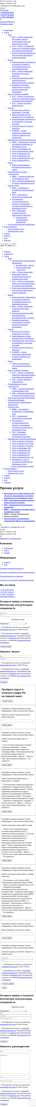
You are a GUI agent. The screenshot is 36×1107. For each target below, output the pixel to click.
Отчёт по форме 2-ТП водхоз (23, 446)
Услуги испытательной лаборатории (21, 224)
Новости (7, 236)
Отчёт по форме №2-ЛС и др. (23, 158)
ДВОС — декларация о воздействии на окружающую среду (23, 190)
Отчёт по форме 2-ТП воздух (22, 441)
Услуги (6, 32)
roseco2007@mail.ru (7, 596)
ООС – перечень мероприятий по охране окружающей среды (23, 182)
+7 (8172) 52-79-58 (7, 590)
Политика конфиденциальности (12, 568)
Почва (10, 163)
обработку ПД (14, 638)
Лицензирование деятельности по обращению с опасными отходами (23, 121)
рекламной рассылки (8, 629)
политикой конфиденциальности (14, 634)
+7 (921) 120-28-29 (7, 594)
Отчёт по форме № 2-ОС (21, 153)
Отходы (11, 108)
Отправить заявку (6, 24)
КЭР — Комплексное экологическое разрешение (22, 196)
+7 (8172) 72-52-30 (7, 592)
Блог (6, 238)
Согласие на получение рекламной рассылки (17, 580)
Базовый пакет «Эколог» (25, 265)
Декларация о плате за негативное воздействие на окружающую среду (22, 461)
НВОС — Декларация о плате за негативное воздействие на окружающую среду (24, 144)
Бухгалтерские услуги (16, 229)
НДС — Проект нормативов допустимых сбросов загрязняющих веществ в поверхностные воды (22, 40)
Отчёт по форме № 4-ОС (21, 156)
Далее (10, 725)
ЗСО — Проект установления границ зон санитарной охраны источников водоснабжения (23, 48)
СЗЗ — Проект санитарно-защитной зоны (22, 104)
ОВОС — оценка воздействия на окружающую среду (23, 177)
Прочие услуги (13, 185)
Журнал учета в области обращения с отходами (21, 111)
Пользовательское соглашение (11, 576)
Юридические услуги (15, 231)
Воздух (10, 60)
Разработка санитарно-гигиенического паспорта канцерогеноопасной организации (21, 88)
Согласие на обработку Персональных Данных (17, 572)
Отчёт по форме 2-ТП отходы (23, 443)
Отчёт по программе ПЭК (21, 149)
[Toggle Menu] (1, 248)
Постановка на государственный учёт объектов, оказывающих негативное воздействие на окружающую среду (22, 204)
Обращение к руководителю (10, 538)
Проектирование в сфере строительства (17, 173)
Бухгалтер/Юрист (10, 227)
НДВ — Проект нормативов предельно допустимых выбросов (22, 73)
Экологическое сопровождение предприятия (22, 219)
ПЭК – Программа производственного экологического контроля (21, 213)
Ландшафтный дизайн (16, 400)
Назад (4, 725)
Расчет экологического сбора (23, 151)
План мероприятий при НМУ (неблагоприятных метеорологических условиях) (23, 80)
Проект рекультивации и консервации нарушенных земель (22, 167)
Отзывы (7, 233)
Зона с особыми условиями (18, 94)
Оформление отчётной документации (22, 140)
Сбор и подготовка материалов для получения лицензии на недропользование (23, 55)
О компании (8, 30)
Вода (10, 35)
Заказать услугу (7, 701)
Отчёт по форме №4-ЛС (21, 160)
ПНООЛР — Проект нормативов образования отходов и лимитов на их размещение (21, 134)
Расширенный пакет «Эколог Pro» (23, 268)
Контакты (7, 240)
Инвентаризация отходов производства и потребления (23, 116)
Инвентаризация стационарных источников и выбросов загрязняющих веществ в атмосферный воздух (24, 65)
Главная (7, 251)
